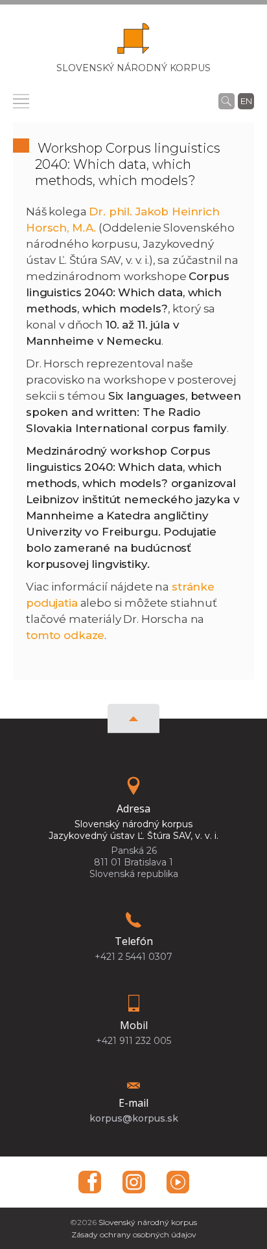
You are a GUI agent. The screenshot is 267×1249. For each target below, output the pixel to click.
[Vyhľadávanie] (226, 101)
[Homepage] (133, 42)
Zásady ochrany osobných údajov (133, 1234)
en (246, 101)
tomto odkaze (65, 635)
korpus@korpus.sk (133, 1118)
